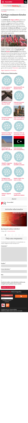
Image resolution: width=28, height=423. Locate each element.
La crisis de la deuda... (8, 229)
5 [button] (19, 235)
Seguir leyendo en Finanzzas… (9, 70)
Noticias (8, 10)
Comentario (4, 246)
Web (2, 275)
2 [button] (9, 235)
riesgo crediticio (14, 20)
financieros (16, 68)
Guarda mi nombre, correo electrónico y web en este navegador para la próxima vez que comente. (13, 283)
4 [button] (15, 235)
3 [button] (12, 235)
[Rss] (21, 296)
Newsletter (7, 295)
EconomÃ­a (3, 10)
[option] (14, 222)
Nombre (3, 263)
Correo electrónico (5, 269)
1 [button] (5, 235)
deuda (8, 51)
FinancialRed (8, 2)
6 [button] (22, 235)
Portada (12, 10)
